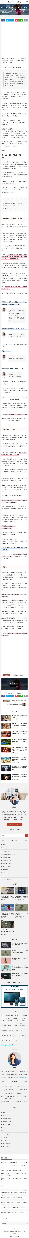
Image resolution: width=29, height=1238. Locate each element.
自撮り (2, 1040)
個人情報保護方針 (6, 1231)
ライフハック (7, 879)
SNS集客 (25, 1015)
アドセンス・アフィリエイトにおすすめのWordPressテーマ (14, 1089)
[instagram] (16, 829)
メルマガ (17, 1033)
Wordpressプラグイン (9, 854)
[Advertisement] (14, 38)
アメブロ (18, 1020)
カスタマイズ (7, 860)
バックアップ (22, 1025)
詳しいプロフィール (14, 824)
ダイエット (3, 1025)
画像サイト (20, 1038)
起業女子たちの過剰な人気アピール (14, 203)
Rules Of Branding (14, 2)
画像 (15, 1038)
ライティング (12, 1035)
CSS (2, 1015)
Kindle (16, 1015)
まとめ (6, 208)
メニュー (11, 1033)
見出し (10, 1040)
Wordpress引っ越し (5, 1018)
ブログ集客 (6, 869)
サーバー (3, 1023)
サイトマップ (23, 1231)
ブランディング (5, 11)
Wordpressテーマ (8, 851)
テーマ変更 (15, 1025)
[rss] (16, 1229)
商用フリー (24, 1035)
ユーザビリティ (4, 1035)
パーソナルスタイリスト (9, 863)
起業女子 (22, 675)
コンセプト (24, 1020)
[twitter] (13, 829)
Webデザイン (7, 848)
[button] (3, 20)
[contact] (18, 829)
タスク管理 (19, 1023)
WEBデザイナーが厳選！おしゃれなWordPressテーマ (14, 1086)
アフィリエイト (11, 1020)
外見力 (2, 1038)
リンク (18, 1035)
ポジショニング (18, 1030)
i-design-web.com (22, 1077)
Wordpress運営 (7, 857)
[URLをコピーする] (26, 20)
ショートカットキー (11, 1023)
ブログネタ (17, 1028)
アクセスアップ (23, 1018)
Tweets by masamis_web (7, 1045)
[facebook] (11, 829)
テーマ (9, 1025)
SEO (4, 845)
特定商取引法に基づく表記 (15, 1231)
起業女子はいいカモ (10, 206)
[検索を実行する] (26, 835)
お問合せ (14, 1233)
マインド (6, 873)
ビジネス (3, 1028)
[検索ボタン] (27, 2)
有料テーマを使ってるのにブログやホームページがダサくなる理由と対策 (14, 1097)
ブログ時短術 (4, 1030)
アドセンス (3, 1020)
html (12, 1015)
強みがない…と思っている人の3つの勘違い (12, 1093)
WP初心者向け (15, 1018)
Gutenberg (7, 1015)
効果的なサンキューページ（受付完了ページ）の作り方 (14, 1102)
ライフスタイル (7, 876)
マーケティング (4, 1033)
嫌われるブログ (9, 1038)
